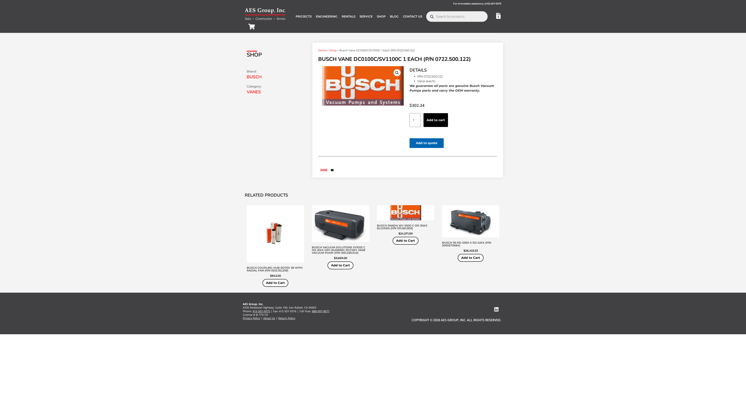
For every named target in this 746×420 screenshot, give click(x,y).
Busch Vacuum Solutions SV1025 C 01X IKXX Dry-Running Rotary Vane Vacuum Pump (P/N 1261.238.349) (338, 250)
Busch (254, 77)
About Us (269, 318)
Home (322, 50)
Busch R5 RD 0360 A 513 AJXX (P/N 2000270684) (466, 244)
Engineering (326, 16)
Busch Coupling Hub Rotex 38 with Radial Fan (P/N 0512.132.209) (274, 269)
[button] (397, 72)
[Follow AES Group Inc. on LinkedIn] (496, 309)
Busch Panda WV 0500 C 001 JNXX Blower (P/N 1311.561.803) (402, 227)
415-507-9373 (261, 311)
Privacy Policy (251, 318)
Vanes (254, 92)
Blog (394, 16)
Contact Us (412, 16)
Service (366, 16)
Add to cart (436, 120)
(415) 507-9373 (493, 3)
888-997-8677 (320, 311)
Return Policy (286, 318)
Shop (381, 16)
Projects (304, 16)
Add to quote (426, 143)
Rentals (348, 16)
